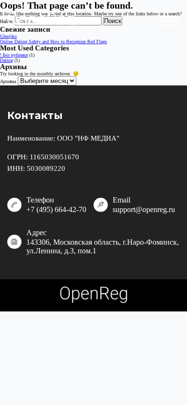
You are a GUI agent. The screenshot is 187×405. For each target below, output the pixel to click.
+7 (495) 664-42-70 (56, 209)
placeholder (172, 21)
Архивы (8, 81)
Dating (6, 60)
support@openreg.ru (144, 209)
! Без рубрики (14, 55)
